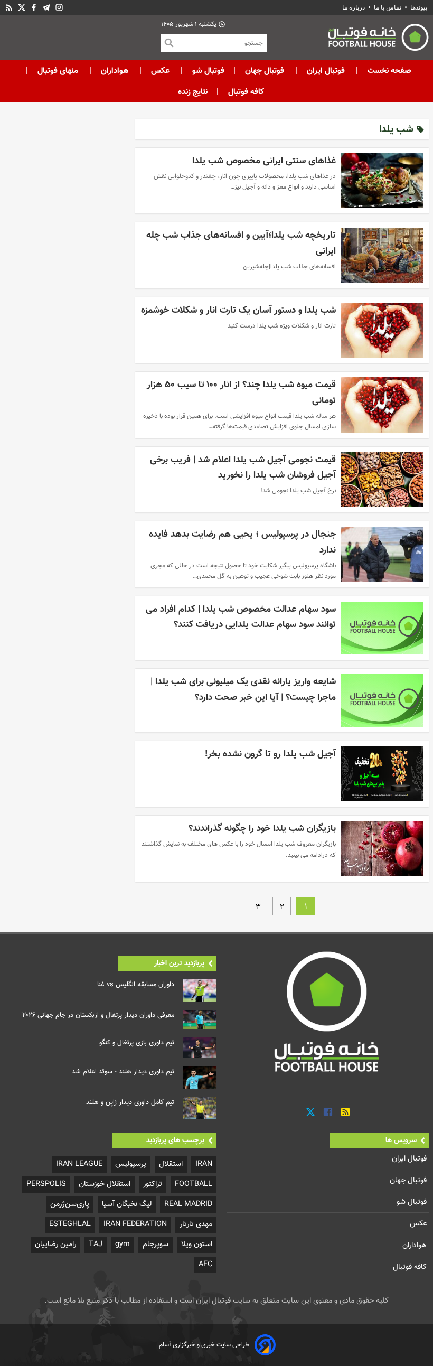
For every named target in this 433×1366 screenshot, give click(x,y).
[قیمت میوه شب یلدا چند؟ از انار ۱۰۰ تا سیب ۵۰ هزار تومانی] (382, 404)
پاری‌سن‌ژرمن (69, 1204)
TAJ (95, 1244)
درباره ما (354, 7)
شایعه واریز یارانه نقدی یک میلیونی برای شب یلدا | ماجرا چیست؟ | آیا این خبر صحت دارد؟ (243, 690)
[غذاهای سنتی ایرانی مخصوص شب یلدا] (382, 180)
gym (122, 1244)
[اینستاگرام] (59, 7)
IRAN (203, 1164)
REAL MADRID (188, 1204)
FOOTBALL (193, 1184)
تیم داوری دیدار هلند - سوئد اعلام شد (123, 1071)
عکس (160, 70)
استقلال (171, 1164)
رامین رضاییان (55, 1244)
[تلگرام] (46, 7)
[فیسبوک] (34, 7)
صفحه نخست (388, 70)
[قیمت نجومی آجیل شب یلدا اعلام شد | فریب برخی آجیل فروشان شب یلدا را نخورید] (382, 479)
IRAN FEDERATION (135, 1224)
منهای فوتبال (57, 70)
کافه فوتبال (246, 92)
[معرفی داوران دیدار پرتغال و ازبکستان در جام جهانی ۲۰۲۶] (199, 1019)
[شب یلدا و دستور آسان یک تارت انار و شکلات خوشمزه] (382, 330)
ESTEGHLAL (70, 1224)
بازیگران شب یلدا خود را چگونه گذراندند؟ (262, 828)
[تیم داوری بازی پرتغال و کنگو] (199, 1047)
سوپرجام (155, 1244)
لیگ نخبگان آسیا (127, 1204)
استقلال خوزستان (104, 1184)
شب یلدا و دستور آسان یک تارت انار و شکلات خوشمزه (238, 310)
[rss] (9, 7)
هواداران (114, 70)
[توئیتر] (21, 7)
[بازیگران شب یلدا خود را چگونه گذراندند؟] (382, 848)
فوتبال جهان (264, 70)
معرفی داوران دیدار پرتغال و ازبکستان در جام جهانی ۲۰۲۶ (98, 1015)
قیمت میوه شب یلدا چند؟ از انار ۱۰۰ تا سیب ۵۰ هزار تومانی (241, 393)
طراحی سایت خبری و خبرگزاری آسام (204, 1345)
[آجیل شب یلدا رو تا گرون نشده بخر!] (382, 773)
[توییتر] (310, 1112)
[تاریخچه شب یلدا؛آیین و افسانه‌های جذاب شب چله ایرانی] (382, 255)
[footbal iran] (348, 39)
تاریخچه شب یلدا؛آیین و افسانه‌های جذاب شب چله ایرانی (241, 243)
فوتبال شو (207, 70)
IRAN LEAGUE (79, 1164)
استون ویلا (196, 1244)
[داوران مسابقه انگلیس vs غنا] (199, 990)
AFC (205, 1264)
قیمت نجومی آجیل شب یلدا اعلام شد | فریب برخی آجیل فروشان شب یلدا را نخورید (243, 468)
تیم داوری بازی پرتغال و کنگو (136, 1042)
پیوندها (419, 7)
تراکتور (152, 1184)
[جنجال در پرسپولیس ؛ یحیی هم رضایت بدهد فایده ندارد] (382, 554)
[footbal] (327, 1011)
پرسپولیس (130, 1164)
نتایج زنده (193, 92)
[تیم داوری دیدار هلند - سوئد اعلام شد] (199, 1077)
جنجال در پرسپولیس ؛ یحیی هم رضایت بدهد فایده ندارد (242, 542)
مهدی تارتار (196, 1224)
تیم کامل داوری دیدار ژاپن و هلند (130, 1102)
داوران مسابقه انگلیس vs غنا (135, 984)
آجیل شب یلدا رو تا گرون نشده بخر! (270, 754)
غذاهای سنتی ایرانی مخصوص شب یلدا (264, 161)
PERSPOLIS (46, 1184)
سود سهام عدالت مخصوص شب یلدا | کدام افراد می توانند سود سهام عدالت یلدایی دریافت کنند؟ (241, 617)
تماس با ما (387, 7)
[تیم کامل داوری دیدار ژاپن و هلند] (199, 1108)
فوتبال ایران (326, 70)
